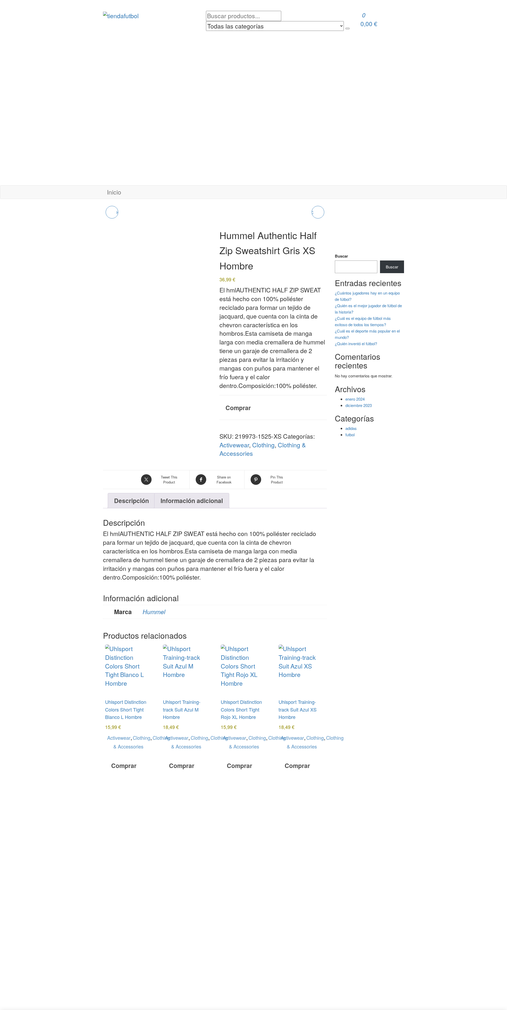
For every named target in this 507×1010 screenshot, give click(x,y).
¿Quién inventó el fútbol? (356, 343)
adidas (351, 428)
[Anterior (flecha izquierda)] (9, 505)
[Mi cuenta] (361, 35)
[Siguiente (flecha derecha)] (498, 505)
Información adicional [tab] (192, 500)
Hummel (154, 611)
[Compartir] (489, 6)
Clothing (263, 444)
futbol (350, 434)
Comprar (238, 407)
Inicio (114, 192)
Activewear (234, 444)
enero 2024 (355, 399)
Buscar (341, 256)
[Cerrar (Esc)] (501, 6)
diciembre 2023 (358, 405)
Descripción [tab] (131, 500)
